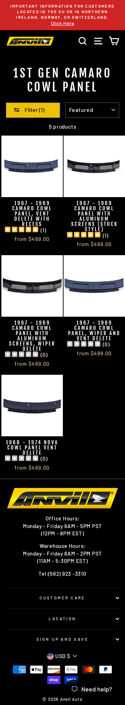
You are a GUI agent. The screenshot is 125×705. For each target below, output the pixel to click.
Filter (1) (34, 109)
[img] (21, 230)
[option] (62, 15)
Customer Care (62, 597)
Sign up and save (62, 639)
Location (62, 618)
